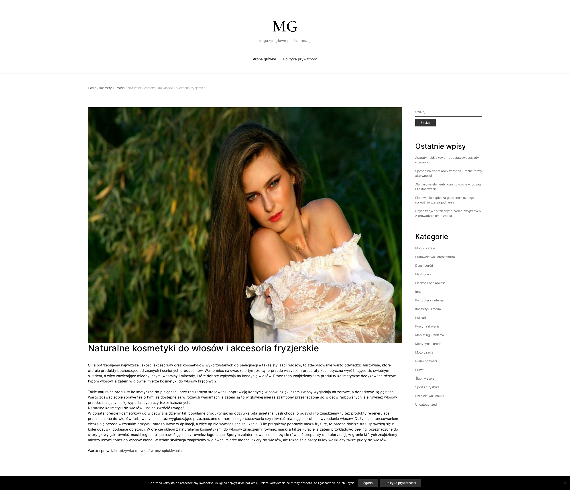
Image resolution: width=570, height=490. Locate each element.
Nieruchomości (426, 361)
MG (285, 26)
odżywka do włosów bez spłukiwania (150, 450)
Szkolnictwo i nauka (429, 396)
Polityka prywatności (301, 59)
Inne (418, 291)
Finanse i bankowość (430, 283)
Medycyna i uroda (428, 344)
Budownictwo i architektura (435, 257)
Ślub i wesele (424, 378)
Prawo (419, 370)
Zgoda (368, 483)
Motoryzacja (424, 352)
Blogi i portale (425, 248)
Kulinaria (421, 317)
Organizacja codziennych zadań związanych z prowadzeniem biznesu (448, 213)
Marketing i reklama (429, 335)
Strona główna (264, 59)
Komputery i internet (430, 300)
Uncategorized (426, 404)
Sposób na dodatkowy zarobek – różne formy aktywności (448, 173)
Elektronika (423, 274)
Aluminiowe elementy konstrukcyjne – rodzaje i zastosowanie (448, 186)
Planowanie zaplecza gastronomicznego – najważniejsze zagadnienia (445, 200)
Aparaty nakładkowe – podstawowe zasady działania (447, 160)
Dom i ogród (424, 265)
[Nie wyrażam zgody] (564, 483)
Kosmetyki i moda (113, 88)
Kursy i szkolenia (427, 326)
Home (93, 88)
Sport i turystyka (427, 387)
